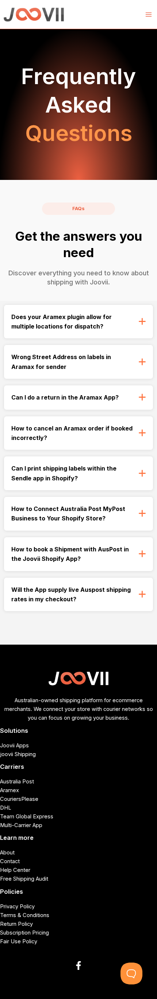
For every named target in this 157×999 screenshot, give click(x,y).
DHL (5, 808)
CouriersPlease (19, 799)
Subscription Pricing (24, 932)
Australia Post (17, 781)
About (7, 852)
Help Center (15, 870)
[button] (78, 322)
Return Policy (16, 924)
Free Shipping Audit (24, 879)
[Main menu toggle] (148, 14)
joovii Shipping (18, 754)
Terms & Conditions (24, 915)
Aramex (9, 790)
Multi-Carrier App (21, 825)
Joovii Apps (14, 745)
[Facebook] (78, 965)
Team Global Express (26, 816)
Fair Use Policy (18, 941)
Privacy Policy (17, 906)
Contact (10, 861)
